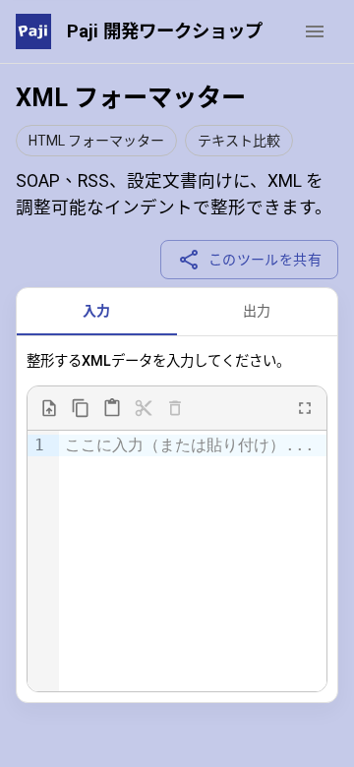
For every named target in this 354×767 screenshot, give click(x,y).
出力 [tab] (257, 311)
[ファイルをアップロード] (49, 408)
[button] (96, 140)
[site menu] (314, 31)
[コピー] (80, 408)
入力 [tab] (97, 311)
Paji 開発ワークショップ (165, 31)
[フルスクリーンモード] (305, 408)
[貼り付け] (112, 408)
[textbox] (192, 445)
